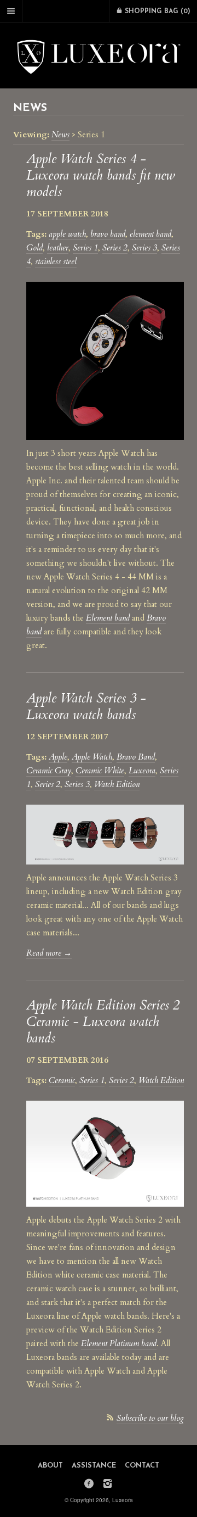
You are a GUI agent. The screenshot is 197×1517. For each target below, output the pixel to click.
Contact (142, 1465)
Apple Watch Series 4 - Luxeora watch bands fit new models (100, 175)
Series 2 (115, 247)
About (50, 1465)
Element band (108, 617)
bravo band (107, 233)
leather (57, 247)
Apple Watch (92, 756)
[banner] (98, 55)
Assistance (94, 1465)
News (60, 134)
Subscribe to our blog (150, 1418)
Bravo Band (136, 756)
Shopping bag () (156, 11)
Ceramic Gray (48, 770)
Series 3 (144, 247)
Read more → (49, 952)
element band (150, 233)
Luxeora (142, 770)
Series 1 (85, 247)
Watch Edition (117, 784)
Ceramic (62, 1080)
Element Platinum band (119, 1343)
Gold (34, 247)
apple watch (67, 233)
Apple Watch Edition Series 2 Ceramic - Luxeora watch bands (102, 1021)
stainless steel (56, 261)
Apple (58, 756)
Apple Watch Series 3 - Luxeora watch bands (86, 706)
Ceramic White (100, 770)
